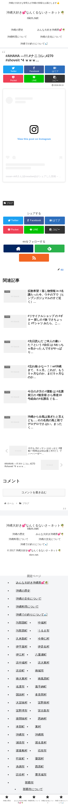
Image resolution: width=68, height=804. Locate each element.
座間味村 (21, 718)
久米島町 (21, 638)
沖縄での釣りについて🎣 (34, 544)
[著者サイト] (18, 248)
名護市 (20, 686)
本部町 (20, 726)
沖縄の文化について (50, 539)
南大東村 (21, 678)
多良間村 (40, 694)
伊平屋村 (21, 646)
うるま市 (43, 630)
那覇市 (29, 782)
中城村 (42, 622)
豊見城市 (40, 774)
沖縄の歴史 (18, 534)
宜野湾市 (21, 710)
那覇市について (33, 789)
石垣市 (42, 750)
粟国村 (39, 758)
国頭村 (20, 694)
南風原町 (43, 678)
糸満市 (20, 766)
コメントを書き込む (34, 492)
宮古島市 (43, 710)
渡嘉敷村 (21, 750)
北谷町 (20, 670)
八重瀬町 (40, 654)
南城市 (39, 670)
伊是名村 (43, 646)
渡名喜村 (40, 742)
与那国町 (21, 622)
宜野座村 (43, 702)
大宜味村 (21, 702)
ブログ (10, 203)
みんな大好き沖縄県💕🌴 (50, 534)
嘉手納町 (40, 686)
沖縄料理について (18, 539)
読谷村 (20, 774)
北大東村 (43, 662)
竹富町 (20, 758)
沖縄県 (39, 734)
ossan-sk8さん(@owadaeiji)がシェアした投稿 (31, 176)
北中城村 (21, 662)
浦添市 (20, 742)
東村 (38, 726)
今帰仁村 (43, 638)
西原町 (39, 766)
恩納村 (42, 718)
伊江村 (20, 654)
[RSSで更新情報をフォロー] (34, 258)
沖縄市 (20, 734)
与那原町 (21, 630)
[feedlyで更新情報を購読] (50, 248)
